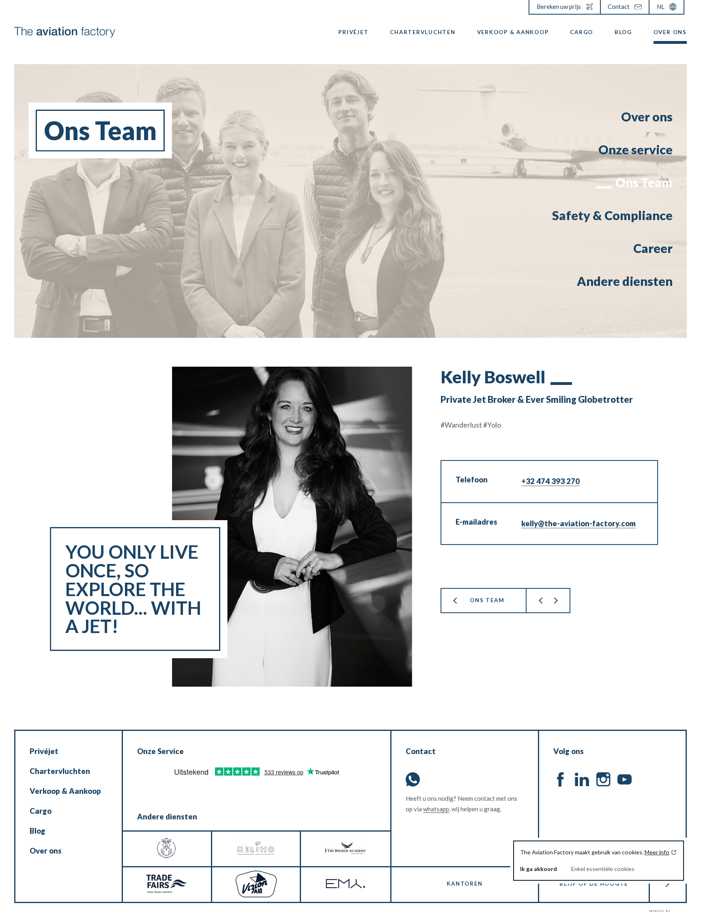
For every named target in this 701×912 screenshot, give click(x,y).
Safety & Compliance (612, 215)
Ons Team (644, 182)
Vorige (541, 600)
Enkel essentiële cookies (602, 868)
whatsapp (436, 809)
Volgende (555, 600)
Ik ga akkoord (538, 868)
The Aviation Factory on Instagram (603, 779)
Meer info (657, 852)
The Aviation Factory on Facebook (560, 779)
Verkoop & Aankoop (513, 32)
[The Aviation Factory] (64, 32)
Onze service (635, 149)
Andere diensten (625, 281)
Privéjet (353, 32)
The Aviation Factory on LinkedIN (582, 779)
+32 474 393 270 (550, 481)
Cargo (581, 32)
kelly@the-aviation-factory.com (578, 523)
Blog (623, 32)
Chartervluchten (422, 32)
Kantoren (464, 883)
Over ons (670, 32)
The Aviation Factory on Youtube (624, 779)
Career (653, 248)
